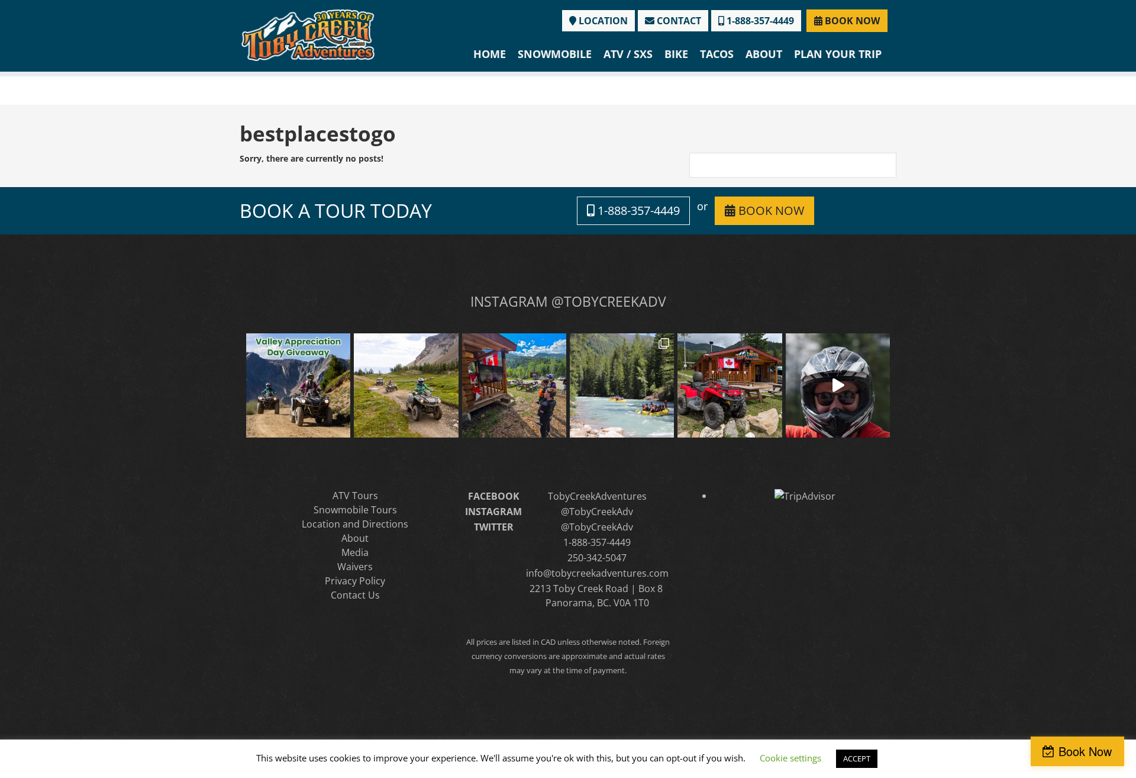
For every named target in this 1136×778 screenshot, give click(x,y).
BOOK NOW (851, 20)
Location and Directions (355, 524)
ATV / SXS (628, 54)
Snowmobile (555, 54)
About (764, 54)
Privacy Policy (355, 580)
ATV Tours (355, 495)
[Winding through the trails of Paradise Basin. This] (406, 385)
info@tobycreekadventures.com (597, 573)
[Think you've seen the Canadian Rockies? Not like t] (838, 385)
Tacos (717, 54)
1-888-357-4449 (759, 20)
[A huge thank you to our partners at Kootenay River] (622, 385)
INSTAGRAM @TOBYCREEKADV (568, 301)
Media (355, 552)
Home (489, 54)
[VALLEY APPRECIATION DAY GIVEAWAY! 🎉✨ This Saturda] (298, 385)
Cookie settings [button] (790, 758)
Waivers (355, 566)
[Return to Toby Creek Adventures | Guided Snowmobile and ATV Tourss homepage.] (308, 34)
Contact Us (355, 595)
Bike (676, 54)
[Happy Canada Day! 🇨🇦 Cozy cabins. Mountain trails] (729, 385)
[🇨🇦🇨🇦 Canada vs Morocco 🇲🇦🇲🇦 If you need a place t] (514, 385)
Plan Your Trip (838, 54)
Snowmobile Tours (355, 509)
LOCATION (602, 20)
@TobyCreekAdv (597, 511)
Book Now (1085, 751)
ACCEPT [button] (856, 758)
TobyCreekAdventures (597, 496)
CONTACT (677, 20)
